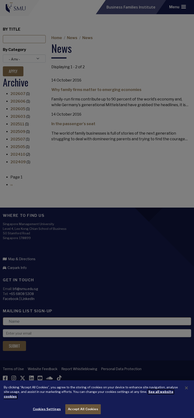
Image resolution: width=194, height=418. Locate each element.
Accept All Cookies (83, 409)
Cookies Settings (47, 409)
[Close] (186, 388)
